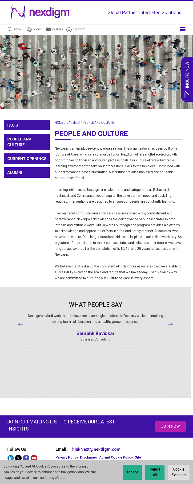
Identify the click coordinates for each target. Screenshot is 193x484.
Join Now (170, 426)
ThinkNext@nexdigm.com (95, 449)
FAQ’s (12, 125)
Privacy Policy (67, 457)
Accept (132, 472)
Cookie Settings (179, 472)
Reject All (155, 472)
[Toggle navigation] (183, 29)
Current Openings (27, 158)
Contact (79, 29)
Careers (57, 29)
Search (19, 29)
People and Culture (19, 142)
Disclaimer (88, 457)
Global (38, 29)
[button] (20, 325)
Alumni (14, 172)
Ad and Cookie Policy (116, 457)
